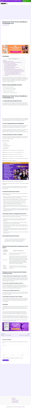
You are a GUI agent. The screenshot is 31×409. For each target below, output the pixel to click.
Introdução (4, 60)
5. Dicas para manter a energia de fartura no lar (11, 67)
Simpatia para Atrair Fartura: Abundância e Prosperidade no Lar (12, 62)
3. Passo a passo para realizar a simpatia (10, 65)
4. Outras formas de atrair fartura (9, 66)
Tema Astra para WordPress (20, 406)
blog (23, 319)
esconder (17, 58)
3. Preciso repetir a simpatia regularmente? (12, 73)
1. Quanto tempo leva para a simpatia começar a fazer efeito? (14, 71)
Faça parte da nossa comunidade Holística (15, 402)
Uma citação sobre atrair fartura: (9, 68)
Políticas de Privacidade (13, 399)
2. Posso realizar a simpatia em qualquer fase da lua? (13, 72)
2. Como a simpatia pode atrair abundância (10, 64)
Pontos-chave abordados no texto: (8, 61)
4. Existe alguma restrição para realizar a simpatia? (13, 74)
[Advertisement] (15, 13)
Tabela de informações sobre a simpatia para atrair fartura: (13, 69)
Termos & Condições (15, 400)
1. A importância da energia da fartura (10, 63)
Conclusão (6, 75)
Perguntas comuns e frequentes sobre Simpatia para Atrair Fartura (14, 70)
